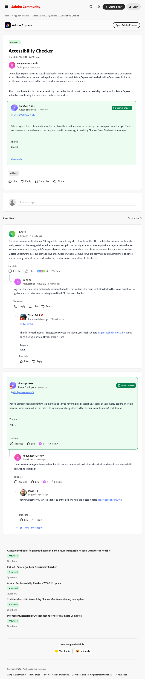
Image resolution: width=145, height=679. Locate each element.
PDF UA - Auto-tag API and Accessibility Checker (32, 566)
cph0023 (21, 232)
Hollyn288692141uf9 (27, 63)
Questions (52, 15)
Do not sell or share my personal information (92, 674)
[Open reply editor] (72, 202)
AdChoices (122, 674)
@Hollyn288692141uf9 (24, 114)
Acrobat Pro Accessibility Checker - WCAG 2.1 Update (34, 583)
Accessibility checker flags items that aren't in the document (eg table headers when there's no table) (59, 550)
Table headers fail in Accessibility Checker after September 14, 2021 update (45, 599)
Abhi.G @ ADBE (27, 105)
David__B (33, 490)
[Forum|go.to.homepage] (25, 7)
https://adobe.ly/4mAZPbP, (111, 332)
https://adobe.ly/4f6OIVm (110, 499)
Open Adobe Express (126, 25)
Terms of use (34, 674)
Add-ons (14, 173)
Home (8, 15)
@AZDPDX (27, 324)
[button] (6, 7)
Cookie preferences (60, 674)
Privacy (46, 674)
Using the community (16, 674)
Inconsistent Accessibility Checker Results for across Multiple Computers (44, 615)
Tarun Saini (34, 315)
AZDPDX (26, 280)
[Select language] (98, 7)
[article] (72, 252)
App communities (21, 15)
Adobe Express (39, 15)
